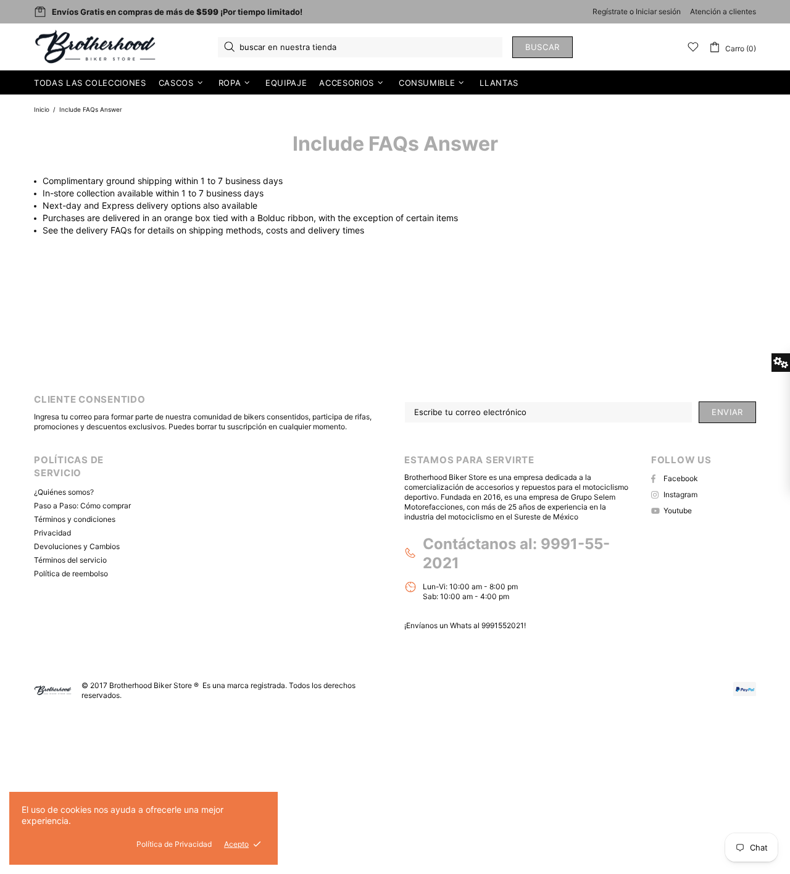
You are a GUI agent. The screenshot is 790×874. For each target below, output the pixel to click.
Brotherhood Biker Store (96, 47)
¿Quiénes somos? (64, 492)
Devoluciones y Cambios (77, 546)
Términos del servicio (70, 560)
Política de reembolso (71, 573)
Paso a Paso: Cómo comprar (82, 505)
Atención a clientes (723, 11)
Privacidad (52, 532)
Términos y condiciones (74, 519)
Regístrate (610, 11)
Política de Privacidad (174, 844)
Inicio (41, 109)
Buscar (542, 47)
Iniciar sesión (658, 11)
